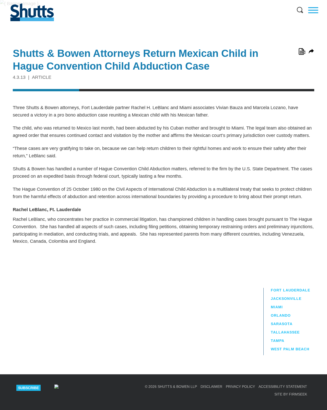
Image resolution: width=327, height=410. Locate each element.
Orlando (281, 315)
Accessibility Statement (283, 387)
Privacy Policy (240, 387)
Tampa (277, 341)
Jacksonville (286, 299)
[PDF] (302, 51)
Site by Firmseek (290, 394)
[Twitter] (92, 388)
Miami (277, 307)
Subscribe (28, 388)
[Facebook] (110, 388)
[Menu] (313, 10)
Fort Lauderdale (290, 290)
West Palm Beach (290, 349)
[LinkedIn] (74, 388)
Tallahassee (285, 332)
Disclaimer (211, 387)
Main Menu (160, 2)
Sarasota (282, 324)
